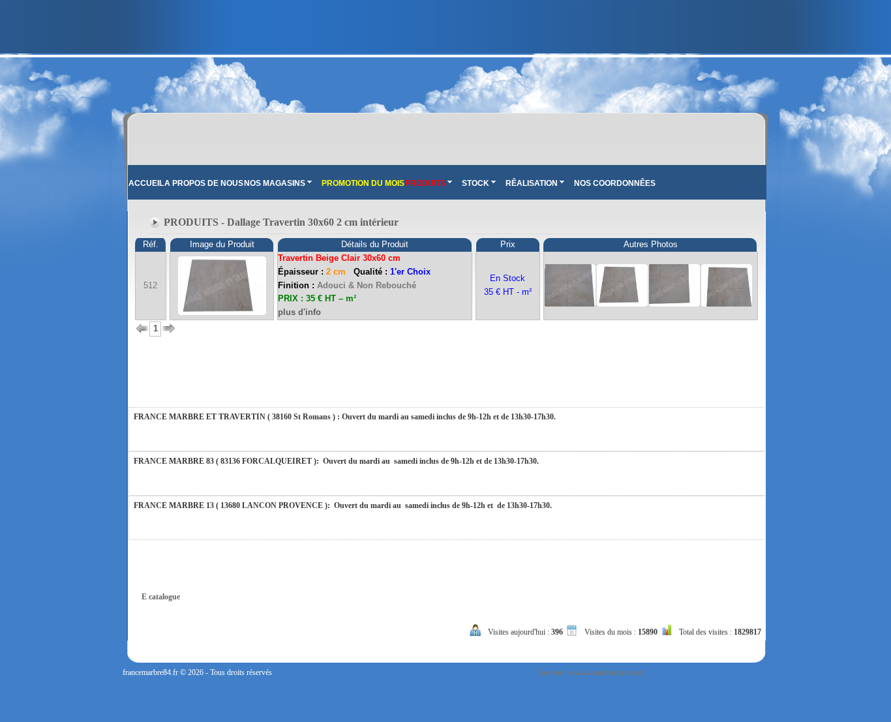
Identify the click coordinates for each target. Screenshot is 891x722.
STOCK (475, 183)
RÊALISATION (532, 183)
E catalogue (161, 596)
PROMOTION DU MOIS (363, 183)
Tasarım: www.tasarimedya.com (590, 672)
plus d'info (299, 312)
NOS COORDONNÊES (615, 183)
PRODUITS (425, 183)
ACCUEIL (146, 183)
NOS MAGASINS (274, 183)
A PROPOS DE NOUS (203, 183)
